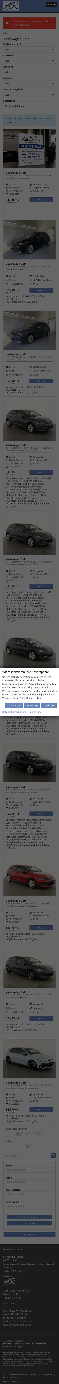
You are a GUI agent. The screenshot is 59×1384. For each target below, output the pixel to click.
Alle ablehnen (32, 705)
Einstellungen (49, 705)
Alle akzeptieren (14, 705)
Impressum (35, 712)
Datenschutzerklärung (14, 712)
